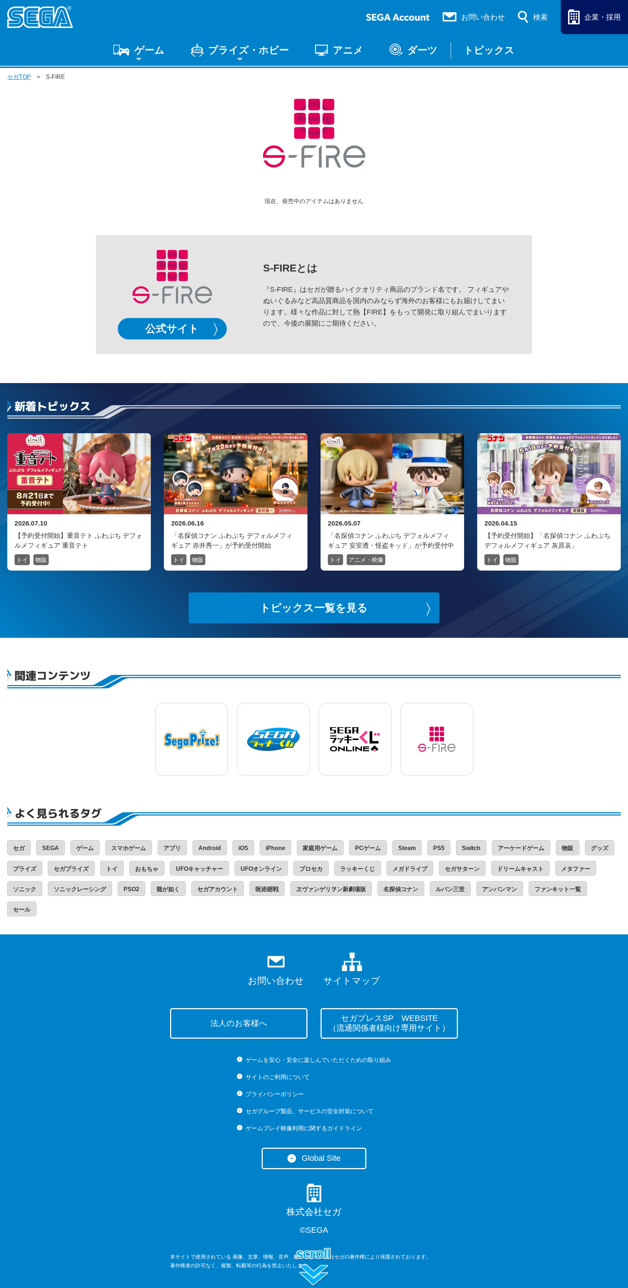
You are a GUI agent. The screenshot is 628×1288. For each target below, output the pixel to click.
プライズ (24, 869)
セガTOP (19, 77)
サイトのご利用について (278, 1077)
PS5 (438, 848)
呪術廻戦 (267, 889)
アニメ (348, 50)
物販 (41, 560)
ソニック (24, 889)
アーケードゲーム (521, 848)
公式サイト (172, 328)
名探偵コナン (400, 889)
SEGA (50, 848)
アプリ (172, 848)
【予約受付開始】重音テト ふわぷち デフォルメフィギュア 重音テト (78, 540)
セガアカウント (217, 889)
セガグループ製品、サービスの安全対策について (310, 1111)
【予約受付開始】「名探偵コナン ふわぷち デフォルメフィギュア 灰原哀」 (547, 540)
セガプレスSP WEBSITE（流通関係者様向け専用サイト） (389, 1023)
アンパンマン (499, 889)
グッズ (599, 848)
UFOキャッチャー (199, 869)
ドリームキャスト (520, 869)
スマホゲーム (128, 848)
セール (22, 909)
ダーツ (422, 50)
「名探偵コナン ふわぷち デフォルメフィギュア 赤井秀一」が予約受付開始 (232, 540)
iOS (243, 848)
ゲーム (149, 50)
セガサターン (462, 869)
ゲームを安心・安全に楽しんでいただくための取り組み (318, 1060)
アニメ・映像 (366, 560)
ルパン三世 (450, 889)
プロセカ (311, 869)
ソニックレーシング (80, 889)
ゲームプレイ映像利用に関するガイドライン (304, 1128)
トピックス (489, 50)
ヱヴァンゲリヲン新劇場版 (331, 889)
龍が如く (168, 889)
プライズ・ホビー (248, 50)
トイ (22, 560)
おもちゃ (146, 869)
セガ (19, 848)
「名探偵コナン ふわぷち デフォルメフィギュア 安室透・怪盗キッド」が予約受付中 (391, 540)
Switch (471, 848)
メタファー (575, 869)
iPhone (275, 848)
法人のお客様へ (238, 1023)
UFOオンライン (261, 869)
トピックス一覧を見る (314, 607)
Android (209, 848)
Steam (407, 848)
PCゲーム (368, 848)
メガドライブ (409, 869)
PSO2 (131, 889)
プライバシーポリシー (275, 1094)
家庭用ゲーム (320, 848)
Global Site (321, 1158)
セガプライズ (71, 869)
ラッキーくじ (357, 869)
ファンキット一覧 (558, 889)
